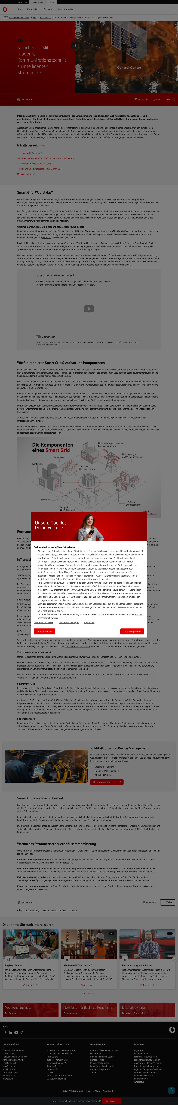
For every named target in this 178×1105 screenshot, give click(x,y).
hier (79, 558)
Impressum (89, 622)
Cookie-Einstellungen (69, 622)
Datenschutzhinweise (43, 622)
